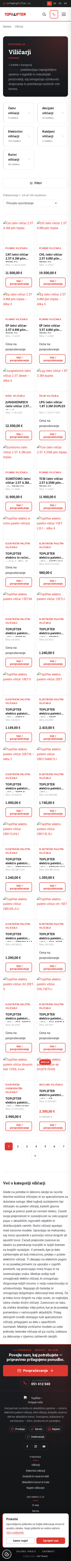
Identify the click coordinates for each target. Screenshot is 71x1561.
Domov (7, 26)
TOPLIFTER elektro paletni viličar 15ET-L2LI (50, 557)
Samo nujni (20, 1540)
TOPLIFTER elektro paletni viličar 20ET (50, 713)
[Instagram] (35, 1446)
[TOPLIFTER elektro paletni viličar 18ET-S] (18, 683)
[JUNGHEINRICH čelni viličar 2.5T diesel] (18, 380)
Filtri (38, 183)
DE (60, 3)
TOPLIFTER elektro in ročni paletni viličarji (16, 557)
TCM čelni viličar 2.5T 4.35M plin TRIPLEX (51, 483)
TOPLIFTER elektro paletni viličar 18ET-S (16, 713)
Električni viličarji (35, 1470)
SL (49, 3)
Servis (35, 1510)
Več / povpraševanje (19, 282)
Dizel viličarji (15, 395)
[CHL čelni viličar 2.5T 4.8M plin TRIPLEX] (52, 232)
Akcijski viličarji (51, 1084)
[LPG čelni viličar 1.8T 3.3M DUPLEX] (52, 380)
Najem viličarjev (36, 1487)
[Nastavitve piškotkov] (6, 1554)
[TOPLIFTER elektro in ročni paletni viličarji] (18, 527)
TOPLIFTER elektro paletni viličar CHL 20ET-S (18, 1018)
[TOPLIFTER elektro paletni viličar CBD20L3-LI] (18, 908)
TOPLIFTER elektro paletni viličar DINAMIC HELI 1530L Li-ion (17, 1104)
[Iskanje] (44, 14)
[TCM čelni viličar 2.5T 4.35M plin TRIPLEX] (52, 456)
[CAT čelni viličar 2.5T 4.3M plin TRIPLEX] (18, 232)
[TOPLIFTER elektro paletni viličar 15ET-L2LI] (52, 527)
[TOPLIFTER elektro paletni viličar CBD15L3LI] (52, 833)
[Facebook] (27, 1446)
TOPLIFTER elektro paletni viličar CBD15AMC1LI (50, 790)
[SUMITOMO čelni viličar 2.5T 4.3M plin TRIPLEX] (18, 456)
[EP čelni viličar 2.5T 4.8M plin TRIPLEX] (18, 303)
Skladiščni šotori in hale (35, 1482)
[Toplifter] (15, 14)
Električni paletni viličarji (17, 545)
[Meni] (64, 14)
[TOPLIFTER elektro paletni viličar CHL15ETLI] (52, 988)
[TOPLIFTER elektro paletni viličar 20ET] (52, 683)
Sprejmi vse (50, 1540)
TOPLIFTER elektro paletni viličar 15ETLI (50, 633)
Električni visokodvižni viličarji (14, 1088)
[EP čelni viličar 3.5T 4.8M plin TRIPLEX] (52, 303)
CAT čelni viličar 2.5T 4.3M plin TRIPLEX (16, 258)
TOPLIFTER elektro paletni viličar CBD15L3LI (52, 863)
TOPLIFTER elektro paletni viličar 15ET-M (16, 633)
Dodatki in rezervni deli (36, 1476)
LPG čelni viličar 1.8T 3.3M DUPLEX (52, 404)
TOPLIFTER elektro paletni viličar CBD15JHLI (18, 863)
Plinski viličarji (16, 248)
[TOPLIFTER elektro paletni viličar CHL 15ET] (52, 908)
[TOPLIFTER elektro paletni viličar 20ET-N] (18, 758)
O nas (35, 1505)
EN (54, 3)
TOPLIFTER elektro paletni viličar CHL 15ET (50, 938)
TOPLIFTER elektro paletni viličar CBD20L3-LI (18, 938)
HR (65, 3)
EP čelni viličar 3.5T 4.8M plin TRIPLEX (49, 330)
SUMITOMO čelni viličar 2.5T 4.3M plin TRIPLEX (17, 483)
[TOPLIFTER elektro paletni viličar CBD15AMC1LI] (52, 758)
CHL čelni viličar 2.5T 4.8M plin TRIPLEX (50, 258)
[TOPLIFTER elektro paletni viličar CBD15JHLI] (18, 833)
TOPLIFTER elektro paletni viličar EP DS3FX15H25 (50, 1097)
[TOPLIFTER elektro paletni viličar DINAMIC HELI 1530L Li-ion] (18, 1068)
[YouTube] (44, 1446)
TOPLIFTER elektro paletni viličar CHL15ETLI (51, 1018)
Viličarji (35, 1464)
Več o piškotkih (15, 1532)
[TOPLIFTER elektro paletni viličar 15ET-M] (18, 603)
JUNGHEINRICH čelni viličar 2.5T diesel (17, 406)
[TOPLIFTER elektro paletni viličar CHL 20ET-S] (18, 988)
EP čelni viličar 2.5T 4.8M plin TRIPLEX (16, 330)
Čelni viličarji (49, 395)
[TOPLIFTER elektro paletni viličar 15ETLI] (52, 603)
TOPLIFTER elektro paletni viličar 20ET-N (16, 788)
